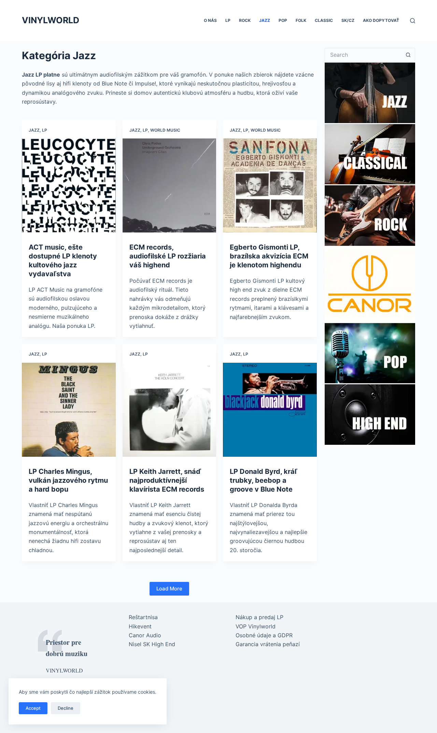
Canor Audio (145, 635)
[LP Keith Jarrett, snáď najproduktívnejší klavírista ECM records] (169, 410)
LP (227, 20)
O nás (210, 20)
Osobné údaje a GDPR (264, 635)
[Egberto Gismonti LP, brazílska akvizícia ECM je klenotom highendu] (270, 185)
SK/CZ (347, 20)
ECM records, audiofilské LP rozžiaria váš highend (167, 256)
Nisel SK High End (152, 644)
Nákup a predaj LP (259, 617)
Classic (324, 20)
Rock (245, 20)
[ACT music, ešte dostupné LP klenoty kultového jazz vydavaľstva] (69, 185)
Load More (169, 588)
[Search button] (408, 55)
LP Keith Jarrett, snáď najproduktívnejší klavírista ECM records (166, 480)
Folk (301, 20)
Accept (33, 708)
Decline (65, 708)
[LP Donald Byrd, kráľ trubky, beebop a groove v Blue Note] (270, 410)
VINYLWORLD (50, 20)
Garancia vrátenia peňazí (268, 644)
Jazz (264, 20)
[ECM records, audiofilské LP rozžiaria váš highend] (169, 185)
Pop (283, 20)
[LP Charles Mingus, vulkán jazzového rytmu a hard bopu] (69, 410)
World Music (165, 130)
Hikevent (140, 626)
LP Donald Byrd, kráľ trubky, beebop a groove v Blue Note (263, 480)
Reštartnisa (143, 617)
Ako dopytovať (381, 20)
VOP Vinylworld (256, 626)
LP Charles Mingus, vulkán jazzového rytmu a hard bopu (68, 480)
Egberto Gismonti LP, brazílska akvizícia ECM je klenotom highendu (269, 256)
